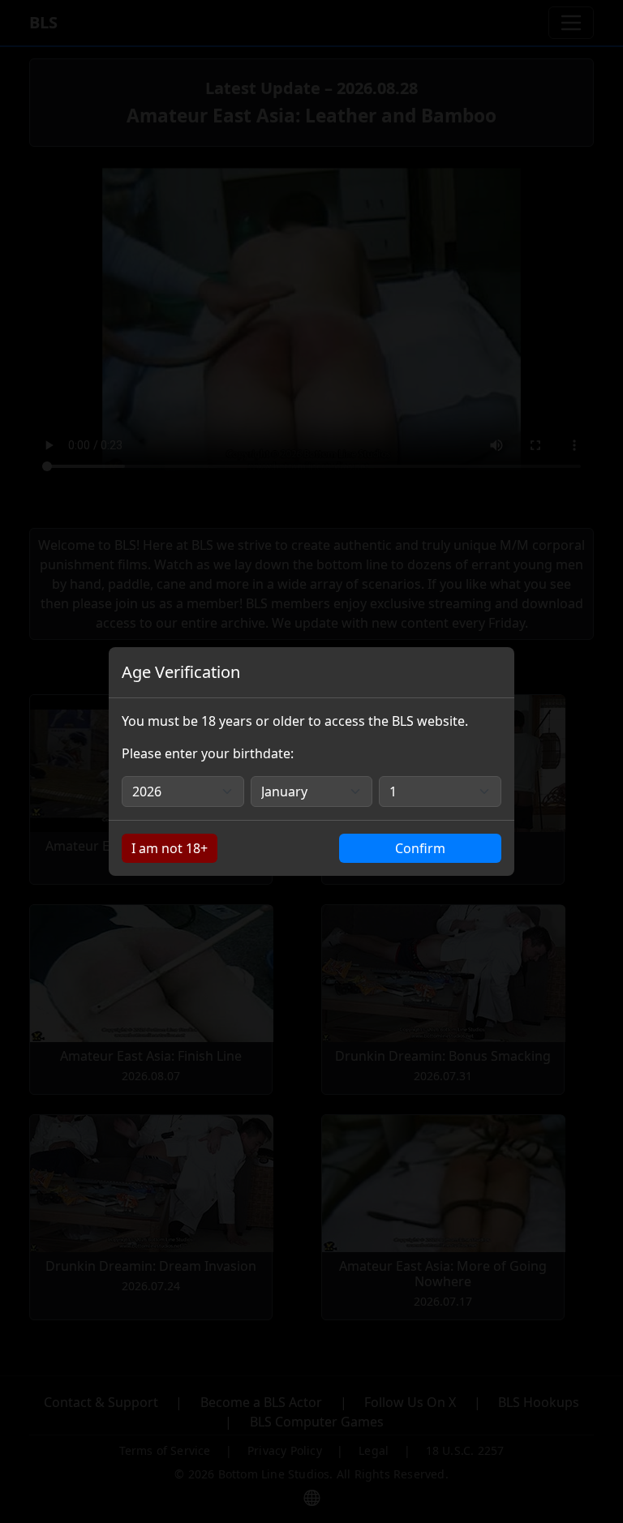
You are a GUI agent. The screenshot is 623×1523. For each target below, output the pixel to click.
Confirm (420, 848)
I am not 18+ (169, 848)
